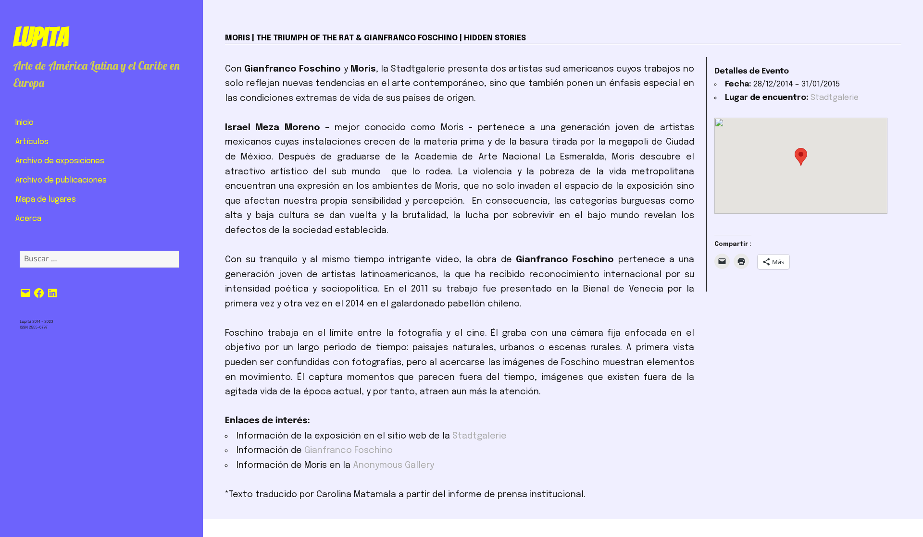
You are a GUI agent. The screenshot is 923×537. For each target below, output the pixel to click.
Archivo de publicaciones (61, 180)
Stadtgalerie (479, 436)
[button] (801, 157)
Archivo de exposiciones (59, 161)
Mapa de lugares (45, 199)
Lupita (40, 37)
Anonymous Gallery (393, 465)
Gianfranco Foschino (349, 450)
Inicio (24, 123)
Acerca (28, 219)
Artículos (32, 142)
